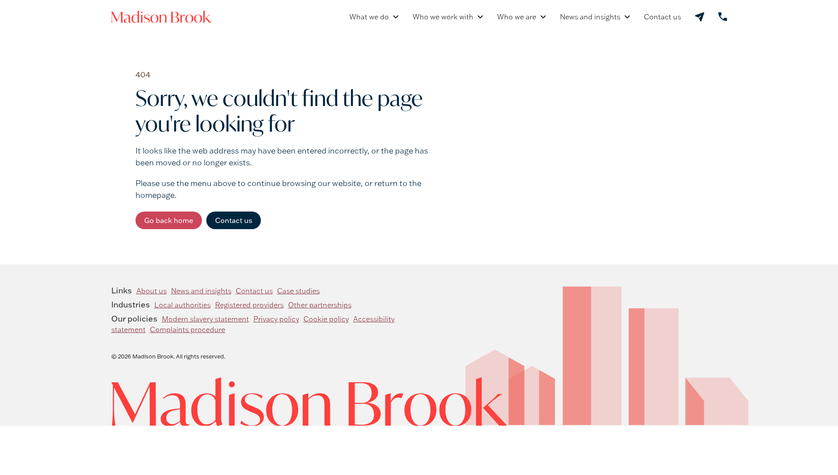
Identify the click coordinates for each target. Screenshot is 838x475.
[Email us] (699, 17)
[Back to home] (161, 17)
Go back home (168, 220)
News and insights (590, 16)
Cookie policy (326, 318)
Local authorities (182, 304)
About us (151, 290)
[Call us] (722, 16)
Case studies (298, 290)
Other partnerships (319, 304)
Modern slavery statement (205, 318)
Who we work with (443, 16)
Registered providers (249, 304)
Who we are (516, 16)
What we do (369, 16)
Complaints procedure (187, 329)
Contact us (662, 16)
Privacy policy (276, 318)
